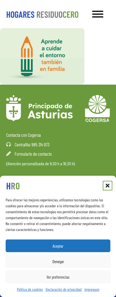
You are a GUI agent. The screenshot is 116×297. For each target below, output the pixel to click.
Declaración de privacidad (64, 289)
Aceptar (58, 245)
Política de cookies (30, 289)
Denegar (58, 261)
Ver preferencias (58, 277)
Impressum (91, 289)
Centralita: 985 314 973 (32, 144)
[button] (107, 185)
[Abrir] (97, 14)
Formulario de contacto (33, 154)
